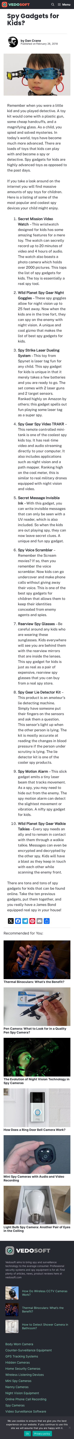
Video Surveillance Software (25, 1411)
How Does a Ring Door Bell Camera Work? (35, 1130)
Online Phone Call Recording (25, 1399)
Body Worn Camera (19, 1344)
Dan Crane (33, 40)
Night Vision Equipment (22, 1393)
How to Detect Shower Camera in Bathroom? (45, 1326)
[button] (53, 4)
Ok (27, 1433)
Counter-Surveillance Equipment (28, 1350)
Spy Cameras (15, 1405)
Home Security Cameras (22, 1368)
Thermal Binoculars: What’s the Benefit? (34, 982)
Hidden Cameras (17, 1362)
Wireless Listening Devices (24, 1375)
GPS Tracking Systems (21, 1356)
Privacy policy (42, 1433)
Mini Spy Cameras (18, 1381)
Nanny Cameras (17, 1387)
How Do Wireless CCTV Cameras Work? (44, 1292)
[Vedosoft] (16, 4)
